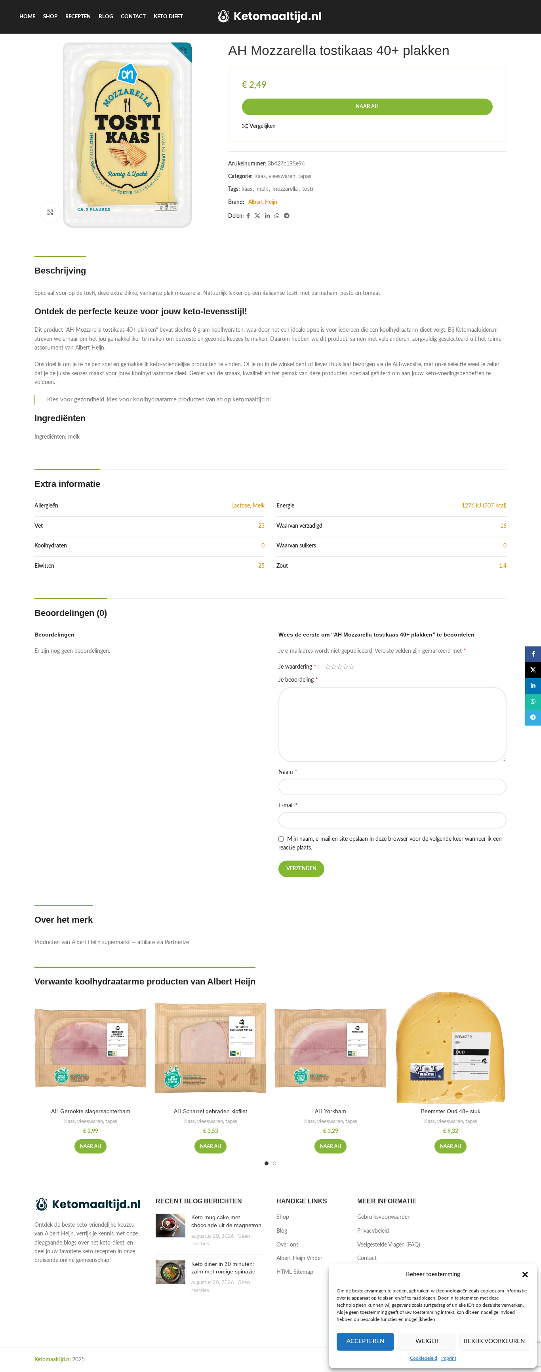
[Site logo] (270, 16)
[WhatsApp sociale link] (277, 216)
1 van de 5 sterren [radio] (328, 666)
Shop (282, 1217)
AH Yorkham (330, 1111)
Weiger (426, 1341)
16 (503, 526)
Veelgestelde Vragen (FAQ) (388, 1245)
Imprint (448, 1358)
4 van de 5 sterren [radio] (346, 666)
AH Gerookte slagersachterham (90, 1111)
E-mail (288, 805)
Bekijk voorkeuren (494, 1341)
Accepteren (365, 1341)
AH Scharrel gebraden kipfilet (210, 1111)
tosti (307, 189)
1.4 (503, 566)
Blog (281, 1231)
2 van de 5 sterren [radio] (334, 666)
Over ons (287, 1245)
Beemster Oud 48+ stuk (450, 1111)
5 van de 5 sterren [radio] (351, 666)
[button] (525, 1275)
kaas (247, 189)
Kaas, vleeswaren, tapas (282, 176)
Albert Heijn (262, 202)
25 (261, 566)
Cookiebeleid (423, 1358)
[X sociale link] (257, 216)
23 (261, 526)
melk (262, 189)
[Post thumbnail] (170, 1231)
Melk (259, 506)
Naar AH (367, 106)
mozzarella (285, 189)
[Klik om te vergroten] (50, 212)
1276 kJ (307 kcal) (484, 506)
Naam (287, 772)
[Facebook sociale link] (248, 216)
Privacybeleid (373, 1231)
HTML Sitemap (294, 1272)
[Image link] (89, 1204)
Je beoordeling (298, 679)
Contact (367, 1258)
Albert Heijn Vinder (299, 1258)
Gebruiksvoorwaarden (384, 1217)
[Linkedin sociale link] (267, 216)
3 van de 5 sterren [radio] (340, 666)
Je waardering (297, 666)
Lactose (240, 506)
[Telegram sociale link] (287, 216)
